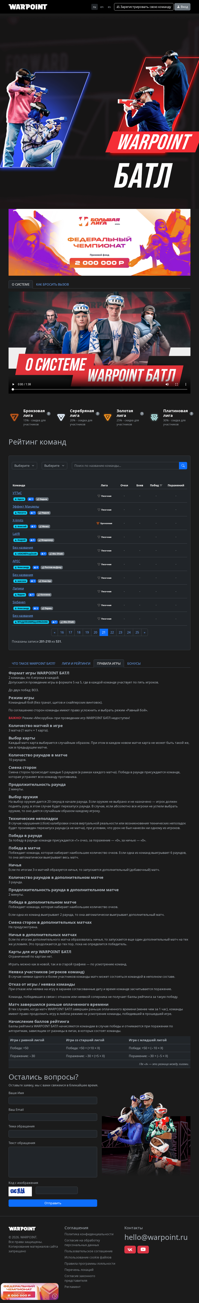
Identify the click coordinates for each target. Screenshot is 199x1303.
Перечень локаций (79, 1270)
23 (120, 632)
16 (62, 632)
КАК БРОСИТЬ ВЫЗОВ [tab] (52, 284)
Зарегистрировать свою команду (145, 7)
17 (70, 632)
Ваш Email (16, 1109)
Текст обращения (22, 1143)
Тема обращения (22, 1126)
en (102, 7)
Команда (19, 485)
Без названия (23, 547)
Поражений (176, 485)
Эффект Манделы (26, 506)
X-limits (18, 520)
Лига (104, 485)
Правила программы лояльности (90, 1263)
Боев (139, 485)
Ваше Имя (16, 1093)
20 (95, 632)
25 (137, 632)
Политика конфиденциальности (89, 1234)
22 (112, 632)
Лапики (18, 588)
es (109, 7)
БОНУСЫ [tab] (134, 663)
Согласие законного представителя (80, 1278)
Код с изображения (23, 1183)
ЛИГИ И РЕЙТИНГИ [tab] (76, 663)
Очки (124, 485)
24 (129, 632)
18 (78, 632)
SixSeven (19, 602)
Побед (154, 485)
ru (94, 7)
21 (104, 632)
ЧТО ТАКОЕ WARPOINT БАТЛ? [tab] (33, 663)
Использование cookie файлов (88, 1257)
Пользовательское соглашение (89, 1251)
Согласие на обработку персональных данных (82, 1242)
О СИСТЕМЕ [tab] (21, 284)
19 (87, 632)
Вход (184, 7)
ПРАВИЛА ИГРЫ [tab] (109, 663)
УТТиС (17, 493)
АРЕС (16, 561)
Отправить (53, 1203)
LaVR (16, 534)
